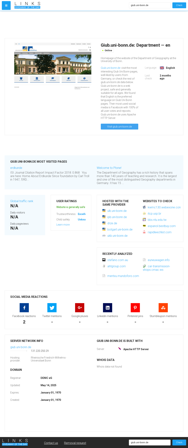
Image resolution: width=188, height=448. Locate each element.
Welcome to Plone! (109, 168)
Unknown (83, 219)
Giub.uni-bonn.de (110, 67)
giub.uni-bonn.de (20, 347)
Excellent (83, 214)
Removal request (75, 443)
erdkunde (16, 168)
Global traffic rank (21, 201)
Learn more (63, 224)
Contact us (51, 443)
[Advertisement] (94, 24)
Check (179, 5)
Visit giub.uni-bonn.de (119, 126)
